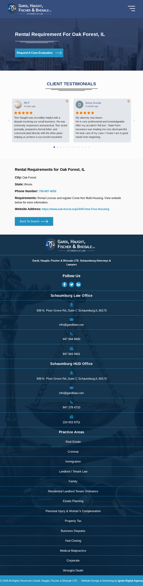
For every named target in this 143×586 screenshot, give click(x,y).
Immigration (73, 461)
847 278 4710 (71, 407)
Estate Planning (73, 501)
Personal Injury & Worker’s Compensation (73, 511)
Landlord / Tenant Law (73, 471)
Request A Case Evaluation (35, 52)
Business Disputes (73, 531)
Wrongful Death (73, 570)
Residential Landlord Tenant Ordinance (73, 491)
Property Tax (73, 521)
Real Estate (73, 441)
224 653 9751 (71, 422)
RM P (27, 103)
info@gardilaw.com (71, 324)
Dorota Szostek (93, 103)
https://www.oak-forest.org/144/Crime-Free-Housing (75, 209)
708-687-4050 (47, 191)
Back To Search (29, 221)
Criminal (73, 451)
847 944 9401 (71, 354)
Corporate (73, 560)
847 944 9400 (71, 339)
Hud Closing (73, 540)
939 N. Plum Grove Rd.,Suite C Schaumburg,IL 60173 (72, 310)
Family (73, 481)
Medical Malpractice (73, 550)
